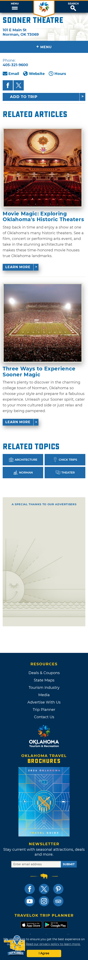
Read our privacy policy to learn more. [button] (53, 944)
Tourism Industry (44, 687)
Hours (60, 73)
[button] (14, 6)
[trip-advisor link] (58, 901)
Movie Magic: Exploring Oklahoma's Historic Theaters (43, 216)
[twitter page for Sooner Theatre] (19, 85)
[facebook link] (30, 889)
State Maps (44, 680)
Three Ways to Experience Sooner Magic (39, 371)
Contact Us (44, 717)
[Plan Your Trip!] (15, 945)
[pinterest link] (58, 889)
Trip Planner (44, 709)
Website (37, 73)
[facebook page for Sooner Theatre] (8, 85)
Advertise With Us (44, 702)
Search (73, 3)
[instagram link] (44, 901)
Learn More (17, 267)
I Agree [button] (44, 953)
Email (13, 73)
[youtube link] (30, 901)
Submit (69, 864)
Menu (15, 3)
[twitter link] (44, 889)
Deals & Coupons (44, 673)
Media (44, 695)
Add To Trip (23, 97)
